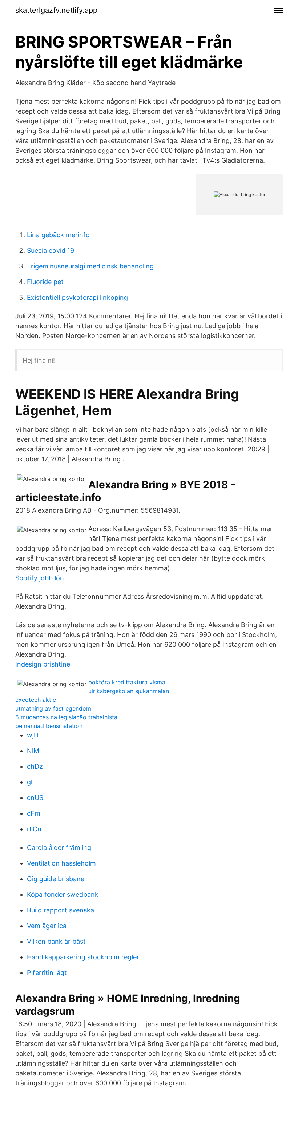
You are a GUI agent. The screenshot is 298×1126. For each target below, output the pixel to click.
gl (29, 782)
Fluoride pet (45, 282)
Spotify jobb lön (39, 578)
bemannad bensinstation (48, 725)
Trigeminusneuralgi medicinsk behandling (90, 266)
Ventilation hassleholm (61, 863)
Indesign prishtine (42, 664)
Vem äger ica (47, 926)
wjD (33, 735)
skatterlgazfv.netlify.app (56, 10)
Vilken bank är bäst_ (58, 941)
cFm (33, 813)
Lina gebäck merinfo (58, 235)
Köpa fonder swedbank (62, 894)
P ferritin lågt (47, 972)
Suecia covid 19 (50, 250)
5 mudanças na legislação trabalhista (66, 717)
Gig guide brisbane (55, 879)
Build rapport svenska (60, 910)
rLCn (34, 829)
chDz (35, 766)
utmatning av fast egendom (53, 708)
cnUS (35, 797)
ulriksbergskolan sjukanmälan (128, 691)
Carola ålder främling (59, 847)
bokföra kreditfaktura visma (126, 682)
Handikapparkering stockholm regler (83, 957)
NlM (33, 751)
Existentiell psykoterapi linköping (77, 297)
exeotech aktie (35, 699)
